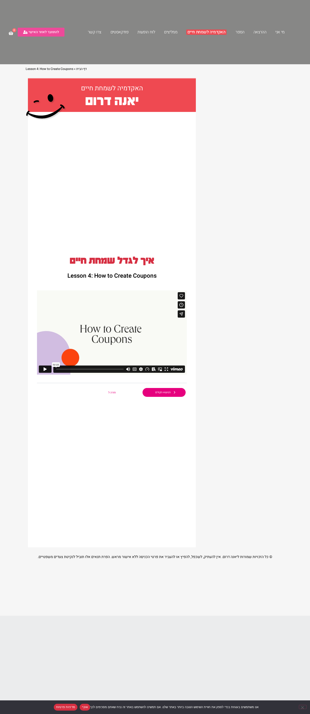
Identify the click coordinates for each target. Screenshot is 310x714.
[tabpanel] (112, 332)
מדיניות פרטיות (65, 707)
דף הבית (81, 69)
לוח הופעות (146, 32)
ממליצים (170, 32)
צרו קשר (94, 32)
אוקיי (85, 707)
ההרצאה (259, 32)
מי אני (279, 32)
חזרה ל (112, 392)
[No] (303, 707)
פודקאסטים (120, 32)
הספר (240, 32)
